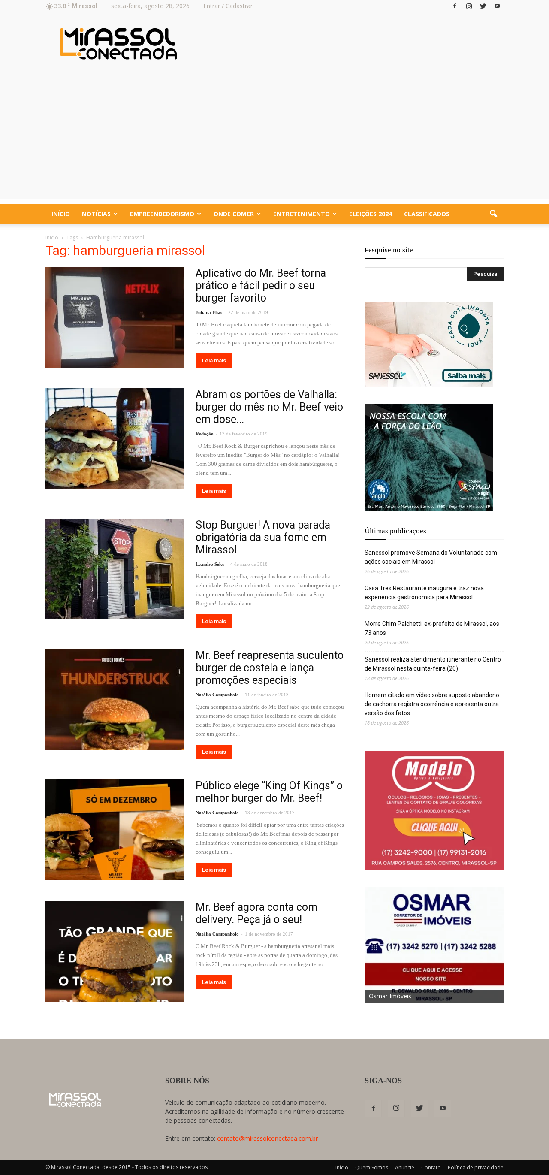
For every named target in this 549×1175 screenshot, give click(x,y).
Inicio (51, 237)
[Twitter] (483, 6)
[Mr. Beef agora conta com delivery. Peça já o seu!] (114, 951)
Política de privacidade (476, 1167)
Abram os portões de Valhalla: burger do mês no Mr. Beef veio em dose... (269, 407)
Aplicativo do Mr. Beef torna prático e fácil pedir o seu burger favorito (261, 285)
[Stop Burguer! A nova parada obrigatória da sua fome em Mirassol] (114, 569)
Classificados (426, 214)
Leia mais (214, 360)
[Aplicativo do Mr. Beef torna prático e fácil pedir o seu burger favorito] (114, 317)
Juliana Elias (209, 312)
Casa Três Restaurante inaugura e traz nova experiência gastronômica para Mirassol (424, 593)
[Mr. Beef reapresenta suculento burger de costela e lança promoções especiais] (114, 699)
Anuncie (404, 1167)
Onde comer (234, 214)
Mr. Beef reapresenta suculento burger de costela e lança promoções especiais (270, 667)
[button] (493, 214)
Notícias (96, 214)
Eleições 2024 (370, 214)
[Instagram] (468, 6)
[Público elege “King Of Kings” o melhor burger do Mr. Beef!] (114, 829)
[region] (429, 344)
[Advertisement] (274, 139)
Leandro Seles (210, 564)
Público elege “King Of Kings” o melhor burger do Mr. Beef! (269, 791)
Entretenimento (301, 214)
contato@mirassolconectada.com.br (267, 1138)
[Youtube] (497, 6)
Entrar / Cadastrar (228, 6)
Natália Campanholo (217, 694)
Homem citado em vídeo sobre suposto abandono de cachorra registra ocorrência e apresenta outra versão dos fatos (432, 704)
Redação (205, 433)
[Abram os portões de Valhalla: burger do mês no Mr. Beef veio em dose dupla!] (114, 438)
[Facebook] (454, 6)
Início (60, 214)
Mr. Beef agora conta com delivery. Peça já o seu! (256, 913)
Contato (431, 1167)
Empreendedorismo (162, 214)
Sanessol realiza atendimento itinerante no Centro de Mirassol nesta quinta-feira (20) (433, 664)
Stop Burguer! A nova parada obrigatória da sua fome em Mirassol (263, 537)
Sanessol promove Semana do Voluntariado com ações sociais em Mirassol (431, 557)
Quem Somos (371, 1167)
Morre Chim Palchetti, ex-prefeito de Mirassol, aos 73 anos (432, 628)
